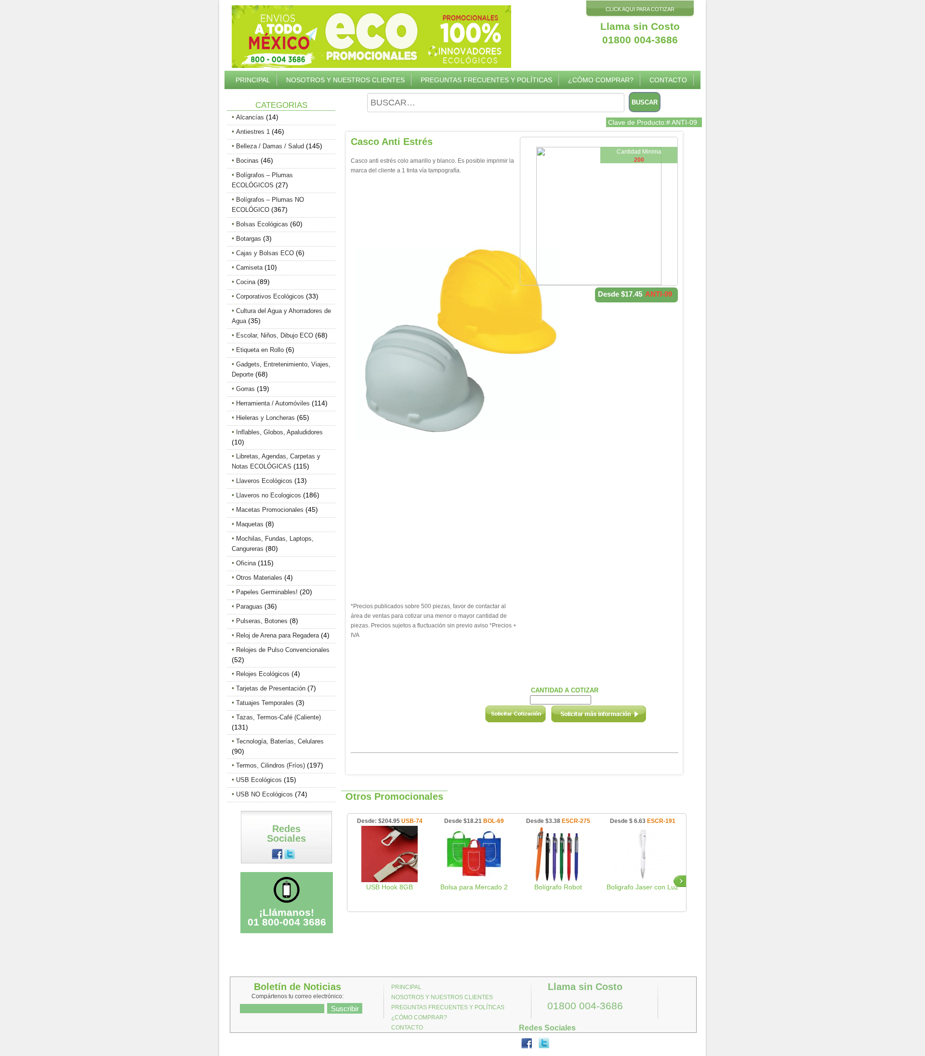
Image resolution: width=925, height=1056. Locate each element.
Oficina (246, 563)
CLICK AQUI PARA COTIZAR (640, 9)
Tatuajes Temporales (265, 702)
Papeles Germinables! (267, 592)
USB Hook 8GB (389, 887)
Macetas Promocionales (270, 509)
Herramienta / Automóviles (273, 403)
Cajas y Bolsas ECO (265, 253)
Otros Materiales (259, 577)
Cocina (245, 282)
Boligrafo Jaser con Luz (642, 887)
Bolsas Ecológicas (262, 224)
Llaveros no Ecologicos (268, 495)
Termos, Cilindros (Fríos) (270, 765)
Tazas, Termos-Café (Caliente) (278, 717)
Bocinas (247, 160)
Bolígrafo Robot (558, 887)
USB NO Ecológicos (264, 794)
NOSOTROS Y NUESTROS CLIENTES (345, 80)
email (611, 717)
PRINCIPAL (253, 80)
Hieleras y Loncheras (265, 417)
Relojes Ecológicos (263, 674)
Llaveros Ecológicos (264, 480)
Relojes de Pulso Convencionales (283, 649)
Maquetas (250, 524)
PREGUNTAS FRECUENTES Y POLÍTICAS (486, 80)
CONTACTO (668, 80)
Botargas (248, 238)
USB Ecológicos (259, 779)
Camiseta (249, 267)
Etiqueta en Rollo (260, 349)
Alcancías (250, 117)
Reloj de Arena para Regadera (277, 635)
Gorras (245, 388)
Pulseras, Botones (262, 621)
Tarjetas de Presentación (270, 688)
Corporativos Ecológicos (270, 296)
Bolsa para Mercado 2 (474, 887)
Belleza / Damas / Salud (270, 146)
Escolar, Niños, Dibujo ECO (274, 335)
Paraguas (249, 606)
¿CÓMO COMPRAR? (601, 80)
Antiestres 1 (253, 131)
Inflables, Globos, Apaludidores (279, 432)
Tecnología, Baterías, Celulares (280, 741)
